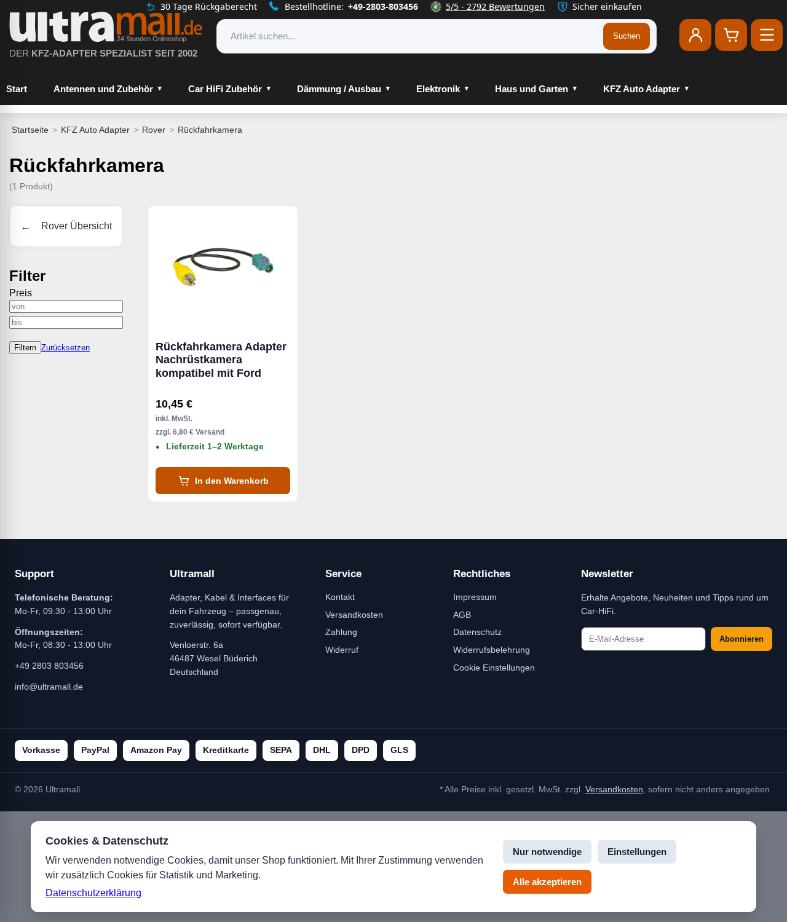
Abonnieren (741, 639)
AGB (462, 615)
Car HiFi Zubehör (225, 89)
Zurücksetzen (65, 347)
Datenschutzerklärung (93, 893)
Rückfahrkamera (210, 130)
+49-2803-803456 (383, 6)
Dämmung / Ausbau (339, 89)
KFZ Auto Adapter (641, 89)
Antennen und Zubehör (103, 89)
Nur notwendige (547, 851)
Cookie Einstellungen (494, 667)
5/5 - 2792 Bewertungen (495, 6)
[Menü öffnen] (767, 35)
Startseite (30, 130)
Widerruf (341, 650)
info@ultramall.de (49, 687)
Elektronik (438, 89)
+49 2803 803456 (49, 666)
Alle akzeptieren (547, 882)
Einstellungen (636, 851)
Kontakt (340, 597)
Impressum (475, 597)
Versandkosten (354, 615)
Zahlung (341, 632)
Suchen (626, 36)
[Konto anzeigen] (695, 35)
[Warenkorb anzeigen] (731, 35)
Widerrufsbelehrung (491, 650)
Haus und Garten (531, 89)
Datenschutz (477, 632)
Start (16, 89)
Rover (153, 130)
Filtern (25, 347)
